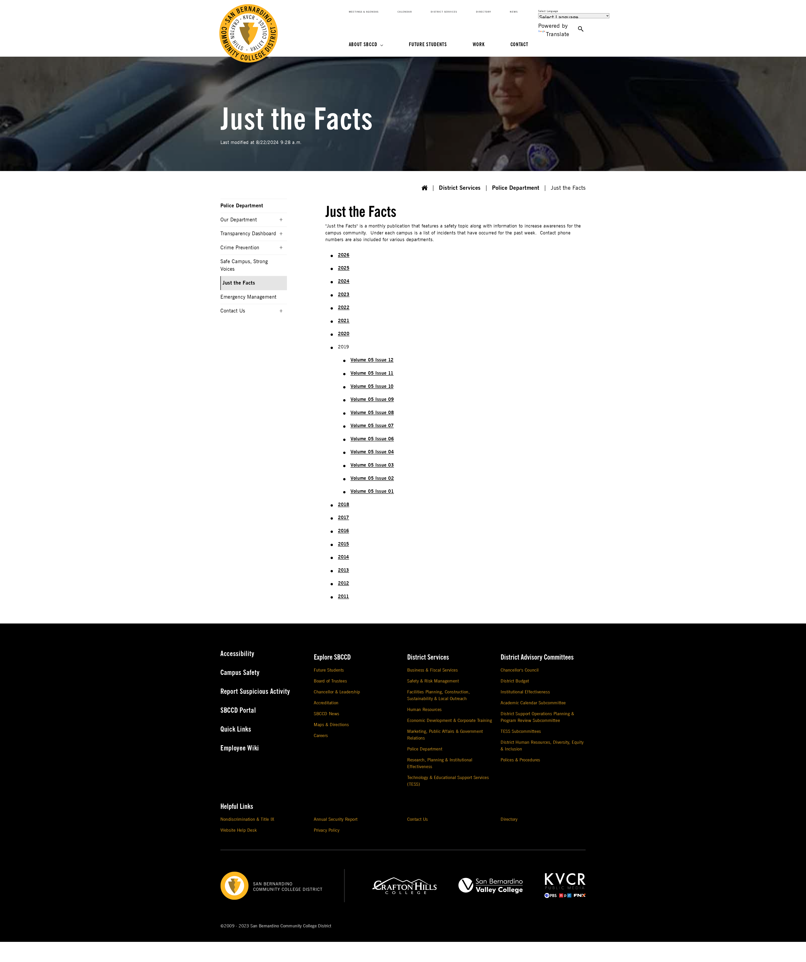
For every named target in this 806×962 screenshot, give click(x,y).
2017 (343, 517)
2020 (343, 334)
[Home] (425, 188)
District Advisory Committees (537, 657)
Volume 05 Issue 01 (372, 491)
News (514, 11)
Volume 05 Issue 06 (372, 439)
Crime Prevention (239, 247)
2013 (343, 570)
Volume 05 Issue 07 (372, 425)
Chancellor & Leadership (337, 692)
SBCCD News (326, 714)
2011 (343, 596)
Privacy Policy (326, 830)
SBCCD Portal (238, 710)
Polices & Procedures (520, 760)
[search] (581, 29)
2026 (343, 255)
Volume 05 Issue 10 (372, 386)
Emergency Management (248, 297)
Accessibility (237, 653)
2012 (343, 583)
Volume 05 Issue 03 (372, 465)
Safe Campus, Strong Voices (244, 265)
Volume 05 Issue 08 (372, 412)
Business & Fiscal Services (432, 670)
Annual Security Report (335, 819)
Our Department (238, 219)
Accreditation (326, 703)
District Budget (515, 681)
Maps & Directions (331, 725)
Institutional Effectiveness (525, 692)
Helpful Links (236, 806)
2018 (343, 504)
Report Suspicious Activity (255, 691)
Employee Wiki (239, 748)
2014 (343, 557)
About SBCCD (363, 44)
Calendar (405, 11)
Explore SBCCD (332, 657)
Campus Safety (240, 672)
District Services (444, 11)
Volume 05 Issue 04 (372, 452)
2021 (343, 321)
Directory (483, 11)
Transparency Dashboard (248, 233)
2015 (343, 544)
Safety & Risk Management (433, 681)
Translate (557, 34)
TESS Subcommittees (521, 731)
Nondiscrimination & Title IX (247, 819)
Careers (321, 735)
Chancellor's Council (520, 670)
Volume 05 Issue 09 (372, 399)
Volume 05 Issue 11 (372, 373)
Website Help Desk (238, 830)
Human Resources (424, 709)
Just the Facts (238, 283)
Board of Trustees (330, 681)
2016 (343, 531)
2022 (343, 307)
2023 (343, 294)
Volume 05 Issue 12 (372, 360)
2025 (343, 268)
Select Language (548, 11)
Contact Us (232, 310)
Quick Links (235, 729)
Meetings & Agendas (364, 11)
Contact (519, 44)
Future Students (428, 44)
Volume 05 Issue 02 (372, 478)
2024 (343, 281)
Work (479, 44)
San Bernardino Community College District (290, 926)
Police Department (515, 188)
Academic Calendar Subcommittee (533, 703)
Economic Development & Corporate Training (449, 720)
